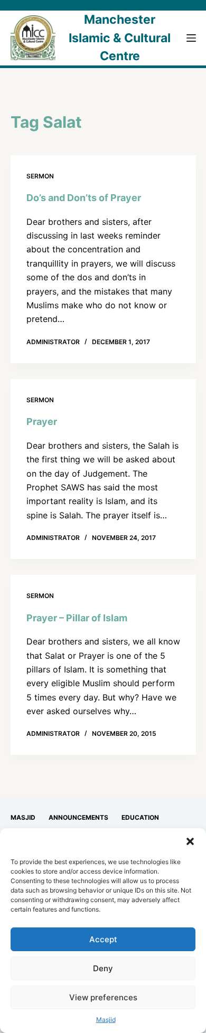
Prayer (41, 421)
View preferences (103, 997)
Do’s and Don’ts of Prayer (83, 197)
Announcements (78, 817)
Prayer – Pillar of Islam (76, 617)
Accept (103, 939)
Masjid (106, 1019)
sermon (40, 176)
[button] (190, 841)
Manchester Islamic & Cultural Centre (120, 37)
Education (140, 817)
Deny (103, 968)
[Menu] (191, 38)
